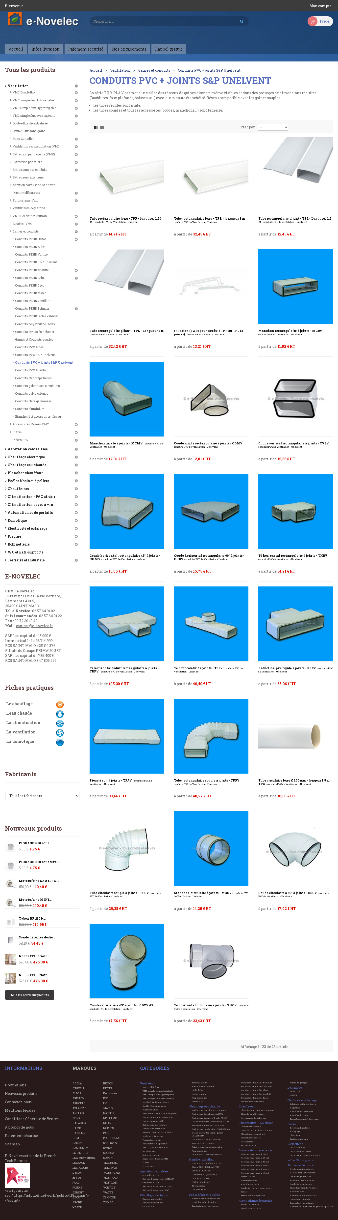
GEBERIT (78, 1192)
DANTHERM (80, 1148)
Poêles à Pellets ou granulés (206, 1198)
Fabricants (21, 774)
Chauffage (295, 1135)
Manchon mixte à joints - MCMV (126, 445)
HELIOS (108, 1083)
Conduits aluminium (30, 409)
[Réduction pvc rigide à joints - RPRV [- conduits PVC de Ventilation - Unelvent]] (295, 623)
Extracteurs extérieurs (28, 177)
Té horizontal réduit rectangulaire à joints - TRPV (124, 670)
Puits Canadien (23, 139)
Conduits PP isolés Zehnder (34, 332)
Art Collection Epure (300, 1115)
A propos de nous (19, 1127)
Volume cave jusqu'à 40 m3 (255, 1162)
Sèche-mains (199, 1094)
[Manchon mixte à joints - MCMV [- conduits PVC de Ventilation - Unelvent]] (127, 399)
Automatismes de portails (30, 512)
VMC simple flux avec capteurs (34, 115)
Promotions (15, 1085)
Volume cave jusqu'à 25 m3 (255, 1158)
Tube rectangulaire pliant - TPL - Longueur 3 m (127, 332)
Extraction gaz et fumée (302, 1180)
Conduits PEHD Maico (30, 293)
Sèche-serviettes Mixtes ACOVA (208, 1125)
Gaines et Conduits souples (34, 339)
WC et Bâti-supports (25, 552)
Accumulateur (199, 1082)
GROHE (77, 1202)
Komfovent (110, 1093)
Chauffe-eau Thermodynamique (257, 1110)
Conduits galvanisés (300, 1176)
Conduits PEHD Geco (29, 285)
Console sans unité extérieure (256, 1130)
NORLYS (108, 1128)
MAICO (108, 1108)
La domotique (20, 741)
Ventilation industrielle (302, 1169)
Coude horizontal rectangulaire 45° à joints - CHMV (125, 557)
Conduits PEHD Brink (30, 278)
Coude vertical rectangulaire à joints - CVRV (294, 445)
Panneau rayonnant (153, 1202)
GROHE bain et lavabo (300, 1151)
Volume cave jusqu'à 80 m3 (254, 1169)
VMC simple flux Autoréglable (33, 100)
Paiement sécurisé (21, 1135)
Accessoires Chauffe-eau (253, 1118)
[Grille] (95, 126)
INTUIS (107, 1088)
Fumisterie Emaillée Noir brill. (256, 1094)
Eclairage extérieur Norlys (303, 1104)
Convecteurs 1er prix (300, 1199)
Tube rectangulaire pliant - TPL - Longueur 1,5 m (294, 220)
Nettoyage (295, 1131)
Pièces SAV (20, 440)
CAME (76, 1128)
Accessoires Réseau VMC (31, 424)
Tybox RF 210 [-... (32, 918)
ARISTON (78, 1098)
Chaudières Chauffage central (207, 1154)
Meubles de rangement (253, 1195)
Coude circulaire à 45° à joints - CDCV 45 (122, 1007)
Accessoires (247, 1141)
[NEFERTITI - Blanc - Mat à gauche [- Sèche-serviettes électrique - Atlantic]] (10, 959)
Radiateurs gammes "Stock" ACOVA (209, 1118)
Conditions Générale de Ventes (32, 1118)
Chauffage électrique (26, 457)
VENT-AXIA (110, 1177)
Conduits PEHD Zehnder (32, 308)
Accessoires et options (203, 1143)
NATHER (108, 1113)
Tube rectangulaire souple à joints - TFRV (207, 782)
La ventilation (21, 731)
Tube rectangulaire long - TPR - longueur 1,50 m (125, 220)
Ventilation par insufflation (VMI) (36, 146)
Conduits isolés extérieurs (205, 1206)
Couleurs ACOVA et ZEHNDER (206, 1139)
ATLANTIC (79, 1108)
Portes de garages (298, 1082)
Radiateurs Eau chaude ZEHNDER (209, 1110)
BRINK (76, 1118)
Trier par (247, 127)
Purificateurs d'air (25, 200)
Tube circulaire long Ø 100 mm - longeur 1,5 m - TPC (295, 782)
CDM (75, 1138)
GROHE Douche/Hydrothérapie (305, 1155)
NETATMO (110, 1118)
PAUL (106, 1133)
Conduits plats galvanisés (33, 401)
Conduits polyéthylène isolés (35, 324)
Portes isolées (248, 1176)
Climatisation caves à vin (30, 504)
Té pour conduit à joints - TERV (208, 670)
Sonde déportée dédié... (37, 937)
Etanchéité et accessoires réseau (38, 416)
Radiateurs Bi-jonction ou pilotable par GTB (311, 1206)
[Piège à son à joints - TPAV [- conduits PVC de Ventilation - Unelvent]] (127, 736)
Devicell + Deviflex (201, 1170)
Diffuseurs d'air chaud (252, 1101)
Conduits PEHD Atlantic (31, 270)
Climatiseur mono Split (253, 1134)
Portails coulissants (251, 1208)
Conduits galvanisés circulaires (37, 386)
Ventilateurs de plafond (29, 208)
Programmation (199, 1098)
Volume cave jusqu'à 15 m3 (254, 1154)
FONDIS (77, 1187)
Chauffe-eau (18, 488)
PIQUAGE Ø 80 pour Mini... (39, 862)
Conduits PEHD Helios (31, 239)
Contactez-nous (18, 1102)
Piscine (14, 536)
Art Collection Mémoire (301, 1111)
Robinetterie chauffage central (207, 1147)
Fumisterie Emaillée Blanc (255, 1090)
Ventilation (18, 86)
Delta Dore (295, 1091)
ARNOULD (78, 1103)
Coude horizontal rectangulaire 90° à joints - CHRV (209, 557)
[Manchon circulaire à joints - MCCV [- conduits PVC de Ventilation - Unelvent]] (211, 848)
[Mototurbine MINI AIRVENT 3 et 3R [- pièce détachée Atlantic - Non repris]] (10, 884)
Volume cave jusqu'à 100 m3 (255, 1173)
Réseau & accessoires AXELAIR (158, 1179)
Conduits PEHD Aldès (30, 247)
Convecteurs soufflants (302, 1203)
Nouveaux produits (33, 828)
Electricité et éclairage (27, 528)
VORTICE (109, 1187)
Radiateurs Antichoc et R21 (303, 1195)
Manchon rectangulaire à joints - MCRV (291, 332)
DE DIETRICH (80, 1153)
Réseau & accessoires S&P (156, 1190)
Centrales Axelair (151, 1175)
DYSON (77, 1172)
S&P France (110, 1143)
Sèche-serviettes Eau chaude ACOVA (210, 1121)
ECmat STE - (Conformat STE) (206, 1163)
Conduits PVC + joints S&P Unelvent (44, 362)
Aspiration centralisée (28, 449)
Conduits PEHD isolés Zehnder (36, 316)
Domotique (17, 520)
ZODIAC (108, 1202)
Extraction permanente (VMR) (34, 154)
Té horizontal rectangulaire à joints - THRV (293, 557)
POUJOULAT (111, 1138)
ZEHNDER (109, 1197)
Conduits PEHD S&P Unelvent (36, 262)
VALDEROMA (111, 1172)
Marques (84, 1068)
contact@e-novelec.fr (34, 625)
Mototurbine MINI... (35, 899)
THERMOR (110, 1167)
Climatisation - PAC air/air (31, 496)
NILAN (107, 1123)
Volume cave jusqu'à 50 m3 (254, 1165)
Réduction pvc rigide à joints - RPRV (295, 670)
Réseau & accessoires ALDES (157, 1186)
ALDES (76, 1093)
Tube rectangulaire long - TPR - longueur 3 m (210, 220)
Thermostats (198, 1186)
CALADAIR (79, 1123)
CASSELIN (78, 1133)
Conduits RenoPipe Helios (33, 378)
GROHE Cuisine (297, 1147)
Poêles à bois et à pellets (28, 480)
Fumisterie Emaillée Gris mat (256, 1086)
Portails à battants (250, 1204)
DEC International (84, 1158)
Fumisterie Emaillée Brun (254, 1098)
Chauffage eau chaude (27, 465)
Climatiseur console (251, 1137)
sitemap (12, 1144)
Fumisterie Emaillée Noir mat (256, 1082)
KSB (105, 1098)
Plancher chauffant (25, 472)
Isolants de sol (199, 1189)
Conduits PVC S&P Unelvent (35, 355)
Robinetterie (18, 544)
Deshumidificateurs (26, 193)
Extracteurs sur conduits (30, 170)
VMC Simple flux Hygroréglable (34, 108)
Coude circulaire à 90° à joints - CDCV (293, 894)
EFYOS (76, 1177)
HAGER (77, 1207)
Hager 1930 (295, 1107)
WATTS (108, 1192)
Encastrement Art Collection (304, 1119)
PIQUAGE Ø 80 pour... (35, 843)
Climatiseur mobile (251, 1126)
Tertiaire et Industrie (26, 560)
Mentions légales (20, 1110)
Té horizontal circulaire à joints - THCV (211, 1007)
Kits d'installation (250, 1184)
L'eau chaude (19, 713)
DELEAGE (78, 1162)
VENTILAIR (110, 1182)
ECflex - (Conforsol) (201, 1182)
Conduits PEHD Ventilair (32, 301)
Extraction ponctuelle (27, 162)
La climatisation (23, 722)
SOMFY (108, 1158)
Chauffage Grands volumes (304, 1188)
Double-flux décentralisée (30, 123)
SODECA (108, 1153)
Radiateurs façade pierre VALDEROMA (211, 1129)
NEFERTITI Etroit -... (35, 956)
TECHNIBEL (110, 1162)
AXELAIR (78, 1113)
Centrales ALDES (151, 1182)
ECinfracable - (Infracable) (204, 1174)
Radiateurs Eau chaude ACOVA (207, 1114)
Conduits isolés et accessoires (256, 1188)
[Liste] (101, 126)
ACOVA (77, 1083)
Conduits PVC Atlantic (31, 370)
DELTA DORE (80, 1167)
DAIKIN (77, 1143)
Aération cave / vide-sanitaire (34, 185)
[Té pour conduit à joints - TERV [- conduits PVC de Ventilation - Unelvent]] (211, 623)
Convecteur (148, 1206)
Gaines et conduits (26, 231)
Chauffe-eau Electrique (253, 1114)
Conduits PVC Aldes (29, 347)
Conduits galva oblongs (31, 393)
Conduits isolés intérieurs (205, 1202)
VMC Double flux (24, 92)
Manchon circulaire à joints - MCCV (211, 894)
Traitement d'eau (299, 1139)
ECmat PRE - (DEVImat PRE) (205, 1167)
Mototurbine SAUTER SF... (39, 880)
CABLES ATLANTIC (201, 1178)
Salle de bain (198, 1090)
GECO (76, 1197)
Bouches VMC (22, 224)
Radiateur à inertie (152, 1199)
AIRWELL (78, 1088)
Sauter (107, 1148)
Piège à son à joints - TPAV (121, 782)
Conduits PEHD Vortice (31, 254)
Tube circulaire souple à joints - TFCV (125, 894)
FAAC (76, 1182)
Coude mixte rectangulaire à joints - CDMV (209, 445)
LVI (105, 1103)
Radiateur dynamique (203, 1086)
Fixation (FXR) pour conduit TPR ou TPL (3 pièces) (208, 332)
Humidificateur (249, 1180)
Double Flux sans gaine (29, 131)
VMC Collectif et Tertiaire (30, 216)
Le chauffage (19, 703)
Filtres (17, 432)
